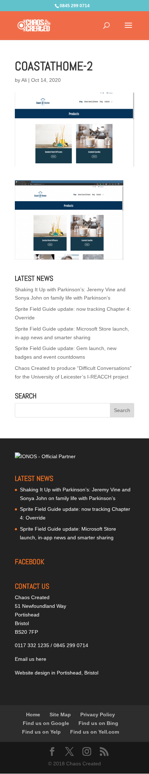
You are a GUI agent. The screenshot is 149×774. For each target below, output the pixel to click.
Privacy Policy (97, 714)
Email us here (30, 659)
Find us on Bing (98, 723)
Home (33, 714)
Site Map (60, 714)
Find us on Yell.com (94, 732)
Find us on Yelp (41, 732)
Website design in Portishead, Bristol (56, 673)
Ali (24, 80)
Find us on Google (46, 723)
